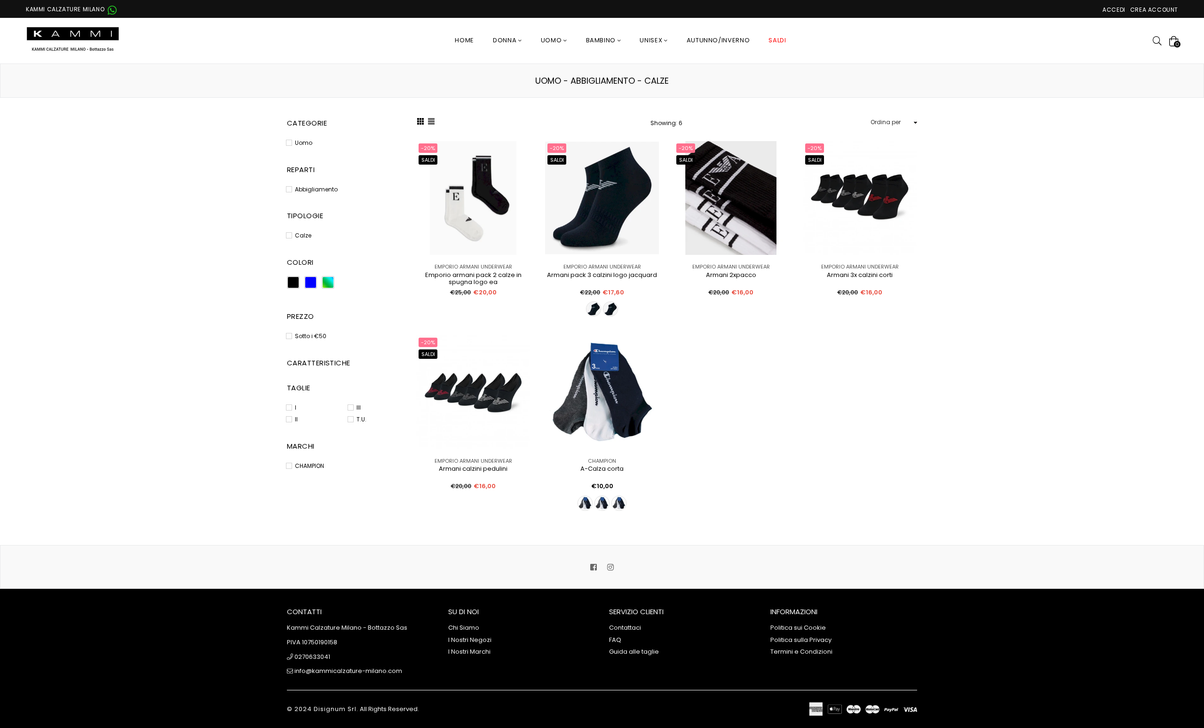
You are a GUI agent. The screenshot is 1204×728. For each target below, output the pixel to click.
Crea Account (1154, 10)
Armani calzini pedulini (473, 469)
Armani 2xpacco (731, 275)
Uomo (552, 40)
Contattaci (625, 627)
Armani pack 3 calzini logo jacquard (602, 275)
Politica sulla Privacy (801, 639)
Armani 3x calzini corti (860, 275)
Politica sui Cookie (798, 627)
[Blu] (310, 282)
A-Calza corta (602, 469)
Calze (303, 235)
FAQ (615, 639)
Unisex (652, 40)
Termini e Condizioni (801, 651)
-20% (428, 148)
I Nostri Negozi (469, 639)
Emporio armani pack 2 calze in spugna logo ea (473, 278)
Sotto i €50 (310, 336)
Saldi (428, 160)
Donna (505, 40)
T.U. (361, 419)
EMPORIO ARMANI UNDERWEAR (473, 266)
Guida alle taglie (634, 651)
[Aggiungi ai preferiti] (519, 163)
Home (464, 40)
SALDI (777, 40)
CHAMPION (602, 461)
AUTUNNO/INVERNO (718, 40)
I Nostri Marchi (469, 651)
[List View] (431, 122)
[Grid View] (420, 122)
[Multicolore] (328, 282)
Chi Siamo (463, 627)
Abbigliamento (316, 189)
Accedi (1113, 10)
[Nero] (293, 282)
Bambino (602, 40)
